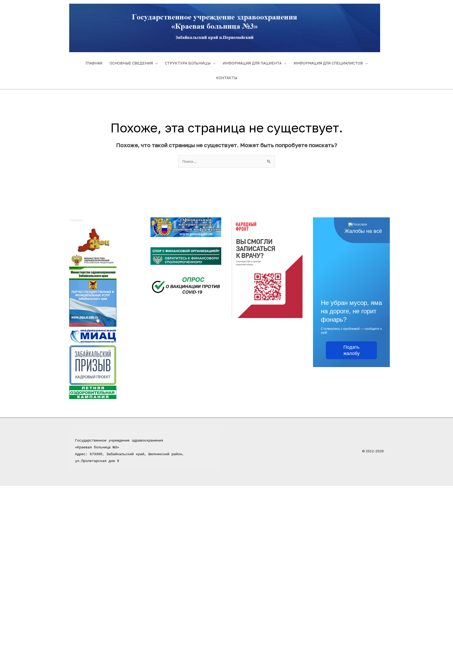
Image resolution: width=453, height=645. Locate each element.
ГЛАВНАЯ (93, 63)
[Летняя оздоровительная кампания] (92, 392)
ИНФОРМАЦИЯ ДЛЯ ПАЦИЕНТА (252, 63)
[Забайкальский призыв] (92, 365)
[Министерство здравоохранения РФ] (92, 259)
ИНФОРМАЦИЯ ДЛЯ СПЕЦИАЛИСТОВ (328, 63)
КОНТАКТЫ (226, 78)
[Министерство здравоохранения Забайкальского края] (92, 272)
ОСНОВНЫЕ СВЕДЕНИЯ (131, 63)
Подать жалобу (351, 350)
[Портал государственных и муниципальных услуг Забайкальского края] (92, 302)
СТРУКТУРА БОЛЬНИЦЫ (188, 63)
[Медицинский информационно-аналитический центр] (92, 335)
